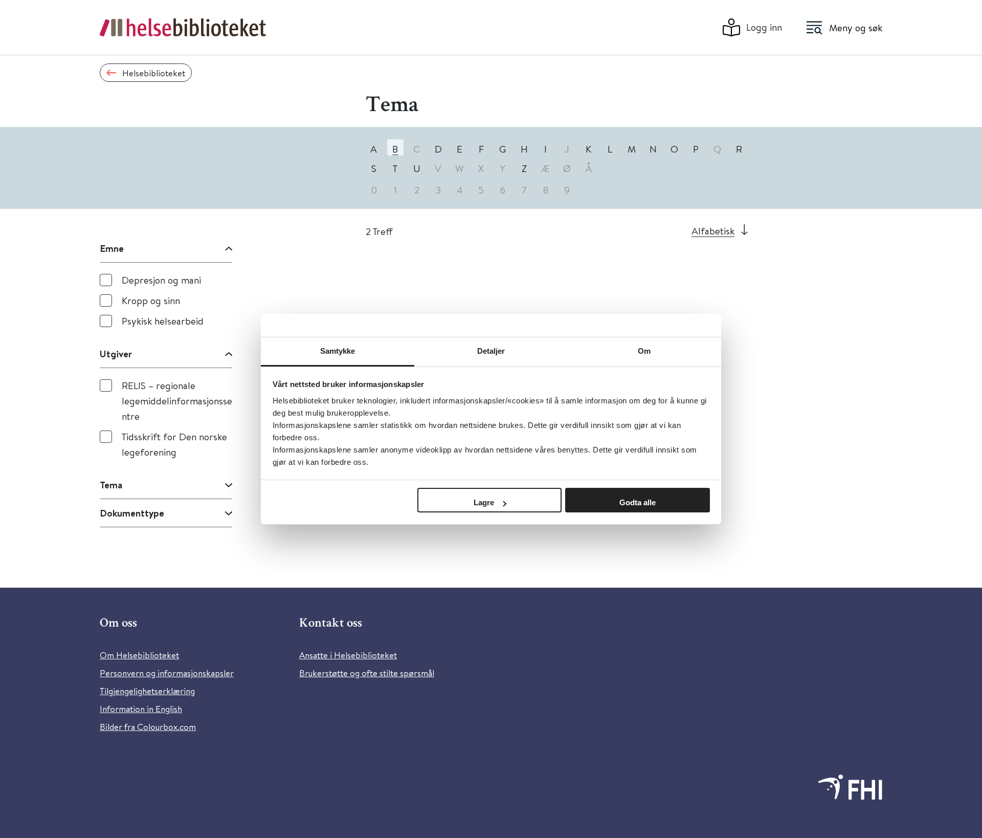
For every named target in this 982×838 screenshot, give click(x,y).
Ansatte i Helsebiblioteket (348, 655)
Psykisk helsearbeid (163, 320)
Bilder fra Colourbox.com (148, 727)
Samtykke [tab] (337, 351)
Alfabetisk (712, 230)
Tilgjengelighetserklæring (147, 691)
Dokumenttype (132, 513)
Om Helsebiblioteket (139, 655)
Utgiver (116, 353)
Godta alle (637, 502)
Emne (112, 248)
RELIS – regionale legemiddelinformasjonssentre (177, 400)
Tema (111, 484)
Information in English (141, 709)
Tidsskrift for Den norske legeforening (174, 444)
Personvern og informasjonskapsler (167, 673)
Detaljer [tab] (491, 351)
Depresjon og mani (161, 279)
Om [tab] (644, 351)
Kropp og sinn (151, 300)
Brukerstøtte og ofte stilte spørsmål (366, 673)
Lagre (484, 502)
